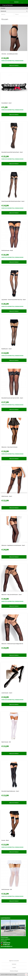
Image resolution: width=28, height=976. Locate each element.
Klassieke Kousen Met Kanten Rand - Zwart (12, 152)
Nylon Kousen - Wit (6, 742)
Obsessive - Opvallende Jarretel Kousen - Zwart (13, 545)
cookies (15, 974)
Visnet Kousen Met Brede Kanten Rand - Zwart (12, 201)
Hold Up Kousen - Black (7, 250)
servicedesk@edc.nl (6, 946)
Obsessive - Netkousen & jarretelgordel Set (12, 643)
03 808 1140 (6, 944)
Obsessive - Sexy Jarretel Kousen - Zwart (11, 594)
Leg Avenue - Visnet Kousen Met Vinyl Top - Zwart (13, 299)
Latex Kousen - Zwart (6, 693)
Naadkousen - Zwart (6, 348)
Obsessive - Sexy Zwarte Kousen (9, 447)
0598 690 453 (6, 943)
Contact (14, 967)
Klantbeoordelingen (14, 971)
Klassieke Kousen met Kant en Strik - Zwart (12, 398)
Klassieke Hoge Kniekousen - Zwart (10, 791)
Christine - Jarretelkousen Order (9, 54)
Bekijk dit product (14, 65)
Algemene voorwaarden (14, 960)
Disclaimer (14, 964)
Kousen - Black (5, 840)
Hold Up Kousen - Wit (6, 889)
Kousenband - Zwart (6, 103)
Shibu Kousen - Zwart (6, 496)
